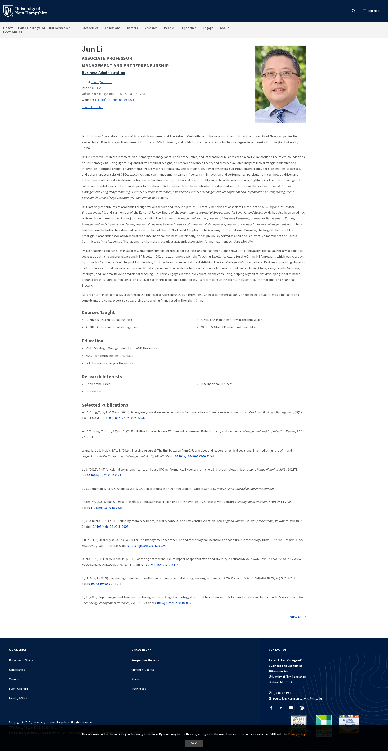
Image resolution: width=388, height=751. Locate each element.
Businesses (138, 689)
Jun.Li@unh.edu (101, 82)
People (169, 28)
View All (296, 617)
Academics (90, 28)
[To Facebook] (273, 707)
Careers (132, 28)
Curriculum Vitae (92, 107)
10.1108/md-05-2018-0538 (104, 508)
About (224, 28)
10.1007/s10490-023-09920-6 (194, 456)
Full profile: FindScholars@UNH (115, 100)
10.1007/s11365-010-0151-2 (159, 565)
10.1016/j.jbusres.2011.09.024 (146, 546)
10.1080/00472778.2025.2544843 (124, 418)
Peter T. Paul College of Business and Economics (37, 30)
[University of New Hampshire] (28, 11)
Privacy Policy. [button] (297, 734)
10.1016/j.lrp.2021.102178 (104, 475)
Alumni (135, 679)
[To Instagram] (303, 707)
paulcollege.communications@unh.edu (297, 698)
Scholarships (17, 670)
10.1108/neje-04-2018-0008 (109, 526)
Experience (188, 28)
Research (150, 28)
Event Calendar (18, 689)
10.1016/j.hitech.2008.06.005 (172, 603)
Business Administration (103, 72)
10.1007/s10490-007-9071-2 (105, 584)
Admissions (112, 28)
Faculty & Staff (18, 698)
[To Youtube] (293, 707)
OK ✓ (194, 743)
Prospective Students (145, 660)
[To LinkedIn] (282, 707)
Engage (208, 28)
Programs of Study (21, 660)
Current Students (142, 670)
